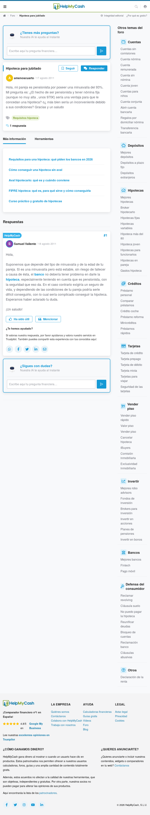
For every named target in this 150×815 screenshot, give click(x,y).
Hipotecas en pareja (129, 262)
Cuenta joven (129, 85)
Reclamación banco (129, 644)
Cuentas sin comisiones (128, 51)
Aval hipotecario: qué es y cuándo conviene (39, 180)
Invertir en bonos (131, 539)
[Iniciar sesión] (145, 6)
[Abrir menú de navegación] (5, 6)
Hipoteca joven (130, 244)
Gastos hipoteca (131, 270)
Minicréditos (128, 323)
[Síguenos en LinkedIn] (41, 804)
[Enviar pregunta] (101, 51)
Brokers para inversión (129, 511)
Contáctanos (58, 716)
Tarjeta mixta (129, 370)
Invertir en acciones (127, 521)
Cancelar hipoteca (126, 439)
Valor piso (127, 426)
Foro (12, 15)
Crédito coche (130, 311)
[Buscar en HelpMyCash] (136, 6)
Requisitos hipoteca (25, 118)
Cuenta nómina (130, 59)
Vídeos (87, 720)
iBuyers (125, 448)
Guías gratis (90, 716)
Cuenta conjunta (131, 101)
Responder (96, 68)
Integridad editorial (113, 15)
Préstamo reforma (132, 317)
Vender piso (128, 431)
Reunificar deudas (127, 624)
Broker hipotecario (128, 209)
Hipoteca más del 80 (132, 236)
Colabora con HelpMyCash (66, 720)
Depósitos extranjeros (128, 175)
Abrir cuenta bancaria (128, 109)
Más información (14, 139)
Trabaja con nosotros (63, 725)
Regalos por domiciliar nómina (132, 120)
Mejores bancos (131, 559)
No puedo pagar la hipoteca (131, 613)
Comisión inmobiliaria (128, 455)
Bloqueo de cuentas (128, 634)
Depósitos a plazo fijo (132, 164)
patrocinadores (48, 793)
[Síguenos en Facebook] (6, 804)
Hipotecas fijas (130, 218)
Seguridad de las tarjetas (132, 389)
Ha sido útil (21, 319)
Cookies (119, 720)
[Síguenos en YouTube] (33, 804)
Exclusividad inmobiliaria (129, 466)
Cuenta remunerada (128, 67)
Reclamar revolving (127, 597)
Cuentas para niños (129, 93)
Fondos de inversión (127, 500)
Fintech (125, 565)
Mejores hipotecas (127, 199)
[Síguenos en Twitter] (15, 804)
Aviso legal (121, 712)
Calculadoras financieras (97, 712)
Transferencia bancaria (129, 130)
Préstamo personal (127, 292)
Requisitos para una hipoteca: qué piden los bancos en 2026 (51, 159)
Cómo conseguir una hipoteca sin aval (35, 170)
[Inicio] (69, 6)
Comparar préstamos (127, 303)
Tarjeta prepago (131, 359)
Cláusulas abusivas (127, 654)
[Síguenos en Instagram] (24, 804)
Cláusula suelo (130, 606)
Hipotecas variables (127, 225)
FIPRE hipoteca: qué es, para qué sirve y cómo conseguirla (50, 190)
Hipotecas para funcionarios (130, 252)
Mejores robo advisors (129, 490)
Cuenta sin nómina (128, 77)
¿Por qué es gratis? (136, 15)
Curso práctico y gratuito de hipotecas (35, 201)
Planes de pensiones (127, 531)
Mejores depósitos (127, 154)
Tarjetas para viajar (129, 378)
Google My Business (36, 726)
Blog (85, 729)
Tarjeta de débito (131, 365)
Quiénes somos (60, 712)
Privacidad (121, 716)
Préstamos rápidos (127, 330)
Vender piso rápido (128, 417)
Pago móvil (128, 571)
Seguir (70, 68)
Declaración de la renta (132, 679)
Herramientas (44, 139)
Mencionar (50, 319)
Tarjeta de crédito (132, 353)
